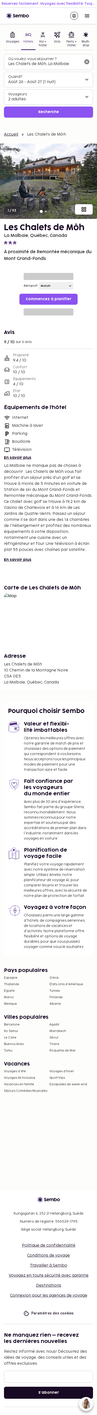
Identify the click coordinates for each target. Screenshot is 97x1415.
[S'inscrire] (74, 16)
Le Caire (10, 1037)
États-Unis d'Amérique (66, 984)
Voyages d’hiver (61, 1071)
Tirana (54, 1044)
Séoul (53, 1037)
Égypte (9, 991)
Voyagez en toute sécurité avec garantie (49, 1275)
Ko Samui (11, 1031)
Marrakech (57, 1031)
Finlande (56, 997)
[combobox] (44, 64)
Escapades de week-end (68, 1084)
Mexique (10, 1004)
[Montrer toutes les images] (84, 209)
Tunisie (54, 991)
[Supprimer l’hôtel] (87, 62)
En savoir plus (17, 457)
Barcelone (12, 1024)
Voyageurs (17, 94)
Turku (8, 1050)
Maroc (9, 997)
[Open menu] (87, 16)
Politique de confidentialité (48, 1245)
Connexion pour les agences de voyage (48, 1295)
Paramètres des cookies (52, 1313)
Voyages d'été (15, 1071)
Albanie (55, 1004)
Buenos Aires (14, 1044)
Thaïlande (11, 984)
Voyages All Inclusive (19, 1078)
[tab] (12, 40)
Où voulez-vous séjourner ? (32, 59)
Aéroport (31, 286)
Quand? (15, 77)
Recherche (48, 112)
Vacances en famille (19, 1084)
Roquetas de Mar (62, 1050)
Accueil (11, 134)
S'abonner (48, 1392)
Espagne (10, 978)
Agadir (54, 1024)
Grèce (54, 978)
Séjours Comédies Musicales (25, 1091)
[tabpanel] (48, 86)
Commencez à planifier (48, 299)
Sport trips (57, 1078)
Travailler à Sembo (48, 1265)
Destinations (48, 1285)
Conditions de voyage (48, 1255)
